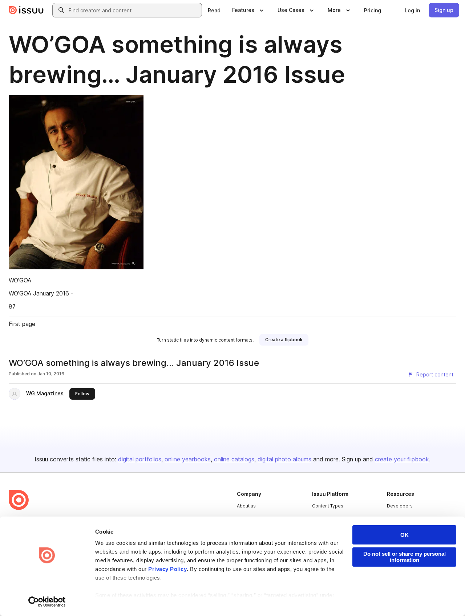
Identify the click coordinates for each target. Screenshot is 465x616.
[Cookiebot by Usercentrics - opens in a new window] (47, 601)
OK (404, 535)
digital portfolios (139, 459)
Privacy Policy (167, 569)
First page (22, 323)
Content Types (327, 506)
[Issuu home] (26, 10)
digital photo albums (284, 459)
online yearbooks (188, 459)
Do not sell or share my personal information (404, 557)
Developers (400, 506)
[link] (214, 10)
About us (246, 506)
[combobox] (134, 10)
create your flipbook (402, 459)
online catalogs (234, 459)
